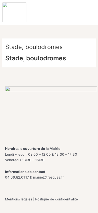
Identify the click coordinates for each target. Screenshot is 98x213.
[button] (90, 12)
